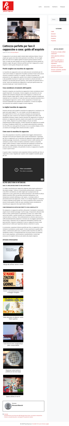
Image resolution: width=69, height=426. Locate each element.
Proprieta (54, 7)
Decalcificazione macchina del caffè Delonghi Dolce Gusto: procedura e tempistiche (23, 415)
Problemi (62, 7)
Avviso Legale (45, 424)
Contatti (34, 424)
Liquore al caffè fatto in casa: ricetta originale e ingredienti (57, 61)
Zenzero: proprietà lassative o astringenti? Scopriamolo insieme (18, 417)
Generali (6, 414)
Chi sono (39, 424)
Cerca (63, 19)
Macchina (47, 7)
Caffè (40, 7)
